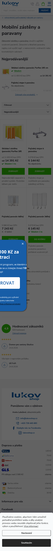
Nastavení (26, 533)
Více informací (31, 526)
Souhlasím (26, 542)
